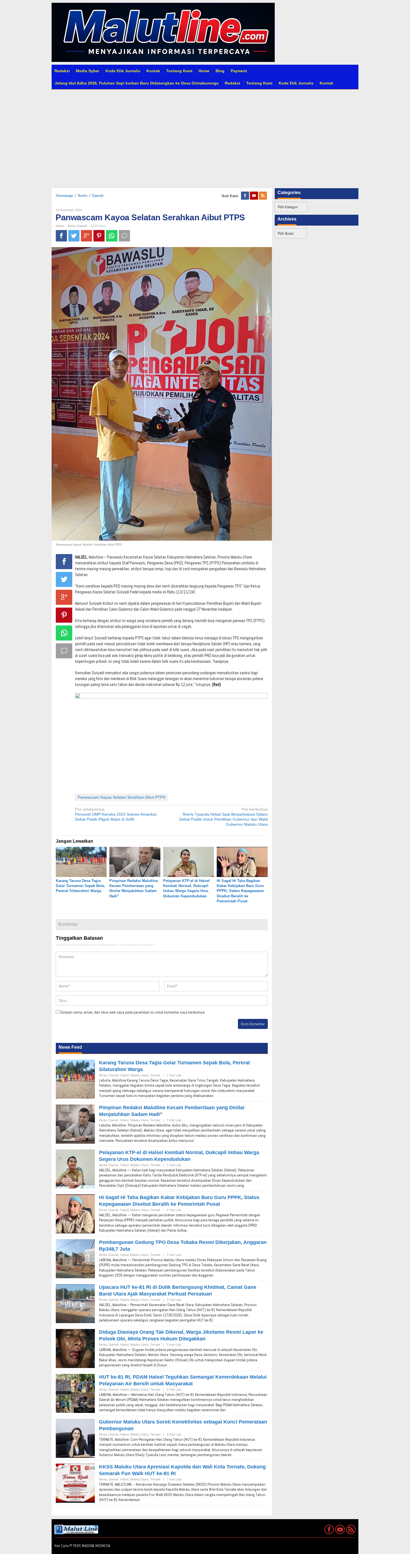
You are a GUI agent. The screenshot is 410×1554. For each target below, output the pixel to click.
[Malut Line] (163, 32)
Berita (82, 196)
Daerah (97, 196)
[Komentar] (124, 235)
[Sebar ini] (61, 235)
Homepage (64, 196)
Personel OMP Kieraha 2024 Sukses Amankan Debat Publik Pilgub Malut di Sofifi (116, 814)
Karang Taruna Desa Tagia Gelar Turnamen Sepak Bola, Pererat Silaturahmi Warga (80, 886)
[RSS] (263, 196)
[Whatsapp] (111, 235)
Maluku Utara (139, 1075)
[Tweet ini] (73, 235)
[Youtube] (254, 196)
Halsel (124, 1075)
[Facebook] (245, 196)
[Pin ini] (99, 235)
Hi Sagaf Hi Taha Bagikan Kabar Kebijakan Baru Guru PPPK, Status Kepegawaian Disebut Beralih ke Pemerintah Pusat (240, 891)
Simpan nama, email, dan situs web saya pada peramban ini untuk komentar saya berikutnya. (132, 1012)
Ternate (155, 1075)
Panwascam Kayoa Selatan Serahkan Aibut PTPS (121, 797)
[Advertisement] (205, 137)
